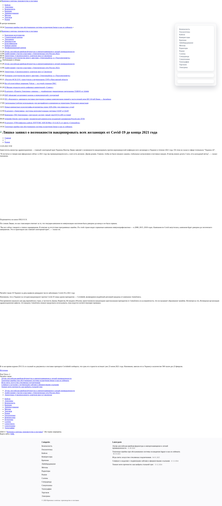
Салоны (8, 422)
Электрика (9, 7)
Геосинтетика (10, 415)
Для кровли (9, 39)
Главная (8, 138)
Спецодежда (9, 424)
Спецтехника (10, 426)
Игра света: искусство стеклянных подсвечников (20, 383)
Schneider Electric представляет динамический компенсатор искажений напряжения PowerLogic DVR (45, 119)
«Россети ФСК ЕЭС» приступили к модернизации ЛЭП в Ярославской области (36, 80)
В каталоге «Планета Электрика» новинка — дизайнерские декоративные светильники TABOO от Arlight (47, 91)
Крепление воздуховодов (15, 35)
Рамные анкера (11, 46)
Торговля (8, 17)
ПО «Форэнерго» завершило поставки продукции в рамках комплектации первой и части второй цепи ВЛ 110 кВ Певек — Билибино (58, 99)
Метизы (8, 15)
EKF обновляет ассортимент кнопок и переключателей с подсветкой (32, 95)
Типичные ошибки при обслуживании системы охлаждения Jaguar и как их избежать (38, 27)
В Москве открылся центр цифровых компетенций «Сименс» (29, 87)
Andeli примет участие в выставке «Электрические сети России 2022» (32, 54)
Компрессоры (10, 417)
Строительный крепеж (14, 37)
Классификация (11, 43)
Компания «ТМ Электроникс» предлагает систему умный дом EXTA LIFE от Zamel (38, 115)
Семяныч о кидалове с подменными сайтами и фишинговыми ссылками (30, 385)
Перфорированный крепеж (15, 48)
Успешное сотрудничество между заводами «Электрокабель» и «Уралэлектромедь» (37, 58)
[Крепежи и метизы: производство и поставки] (19, 1)
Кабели (7, 5)
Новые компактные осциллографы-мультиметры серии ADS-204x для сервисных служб (39, 107)
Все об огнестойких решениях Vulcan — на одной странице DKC (30, 83)
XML (12, 434)
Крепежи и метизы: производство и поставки (25, 432)
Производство (10, 41)
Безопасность (10, 9)
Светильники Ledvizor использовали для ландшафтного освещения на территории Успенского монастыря (46, 103)
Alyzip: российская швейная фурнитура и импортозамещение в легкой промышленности (39, 52)
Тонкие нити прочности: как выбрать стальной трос (22, 387)
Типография (9, 428)
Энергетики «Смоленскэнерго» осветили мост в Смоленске (28, 56)
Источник (4, 370)
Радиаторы (9, 420)
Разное (7, 19)
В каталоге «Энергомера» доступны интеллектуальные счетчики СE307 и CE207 (37, 111)
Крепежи (8, 11)
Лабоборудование (12, 13)
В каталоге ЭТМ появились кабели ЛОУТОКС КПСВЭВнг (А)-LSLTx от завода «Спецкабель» (42, 123)
